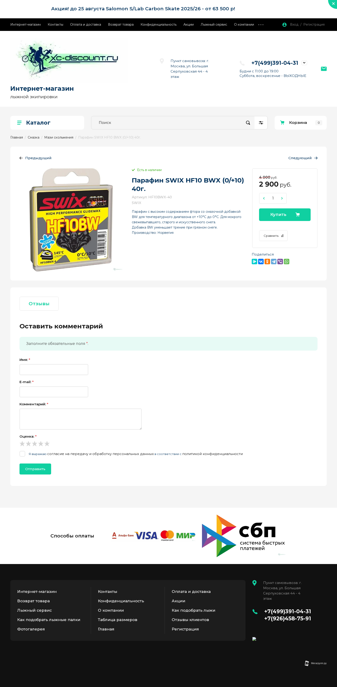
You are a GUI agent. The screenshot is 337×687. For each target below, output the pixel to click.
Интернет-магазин (25, 24)
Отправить (35, 469)
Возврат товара (121, 24)
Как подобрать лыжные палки (48, 619)
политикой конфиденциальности (212, 454)
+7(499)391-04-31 (274, 63)
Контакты (55, 24)
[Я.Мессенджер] (254, 261)
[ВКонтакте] (261, 261)
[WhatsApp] (286, 261)
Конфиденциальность (159, 24)
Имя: (24, 359)
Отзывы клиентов (190, 619)
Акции (188, 24)
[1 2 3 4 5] (168, 443)
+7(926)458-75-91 (287, 618)
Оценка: (28, 436)
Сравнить (271, 235)
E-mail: (26, 382)
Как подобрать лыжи (193, 610)
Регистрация (185, 629)
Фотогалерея (31, 629)
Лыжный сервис (214, 24)
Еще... (260, 24)
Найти (248, 122)
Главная (106, 629)
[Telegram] (273, 261)
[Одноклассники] (267, 261)
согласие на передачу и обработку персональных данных (100, 454)
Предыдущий (38, 158)
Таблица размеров (117, 619)
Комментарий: (33, 404)
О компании (244, 24)
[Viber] (280, 261)
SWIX (136, 203)
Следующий (300, 158)
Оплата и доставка (85, 24)
